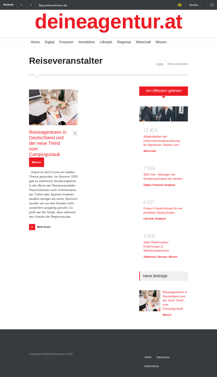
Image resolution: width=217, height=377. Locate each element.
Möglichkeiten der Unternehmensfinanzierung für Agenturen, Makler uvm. (161, 140)
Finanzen (66, 42)
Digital (49, 42)
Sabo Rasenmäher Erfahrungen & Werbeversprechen (156, 246)
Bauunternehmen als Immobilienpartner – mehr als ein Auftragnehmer (61, 5)
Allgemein (149, 256)
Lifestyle (106, 42)
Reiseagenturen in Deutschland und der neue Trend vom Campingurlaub (47, 143)
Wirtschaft (143, 42)
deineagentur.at (108, 21)
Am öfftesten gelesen (164, 91)
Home (35, 42)
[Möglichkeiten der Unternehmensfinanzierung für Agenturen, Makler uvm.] (163, 115)
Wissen (161, 42)
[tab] (163, 93)
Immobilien (86, 42)
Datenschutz (152, 366)
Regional (124, 42)
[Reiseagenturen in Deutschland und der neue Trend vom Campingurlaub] (53, 107)
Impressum (163, 357)
